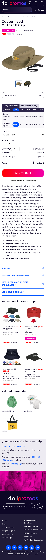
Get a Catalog (7, 534)
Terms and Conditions (10, 552)
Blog (3, 524)
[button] (18, 84)
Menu (37, 10)
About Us (28, 537)
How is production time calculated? (15, 283)
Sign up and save (17, 506)
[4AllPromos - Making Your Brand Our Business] (14, 3)
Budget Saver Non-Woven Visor (32, 376)
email (9, 460)
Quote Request (8, 527)
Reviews (6, 268)
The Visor (29, 332)
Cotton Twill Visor (10, 332)
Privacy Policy (24, 552)
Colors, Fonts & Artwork (16, 275)
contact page (16, 464)
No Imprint (29, 106)
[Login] (36, 3)
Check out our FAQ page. (13, 446)
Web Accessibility (37, 552)
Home (4, 520)
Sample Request (8, 531)
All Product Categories (33, 540)
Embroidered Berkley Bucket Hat (11, 377)
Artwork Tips (7, 538)
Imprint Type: (8, 140)
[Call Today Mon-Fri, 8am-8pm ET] (30, 3)
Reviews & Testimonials (33, 530)
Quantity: (6, 149)
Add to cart (23, 173)
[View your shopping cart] (42, 3)
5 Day (10, 106)
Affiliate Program (31, 533)
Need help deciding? (13, 292)
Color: (5, 131)
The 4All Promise (31, 526)
